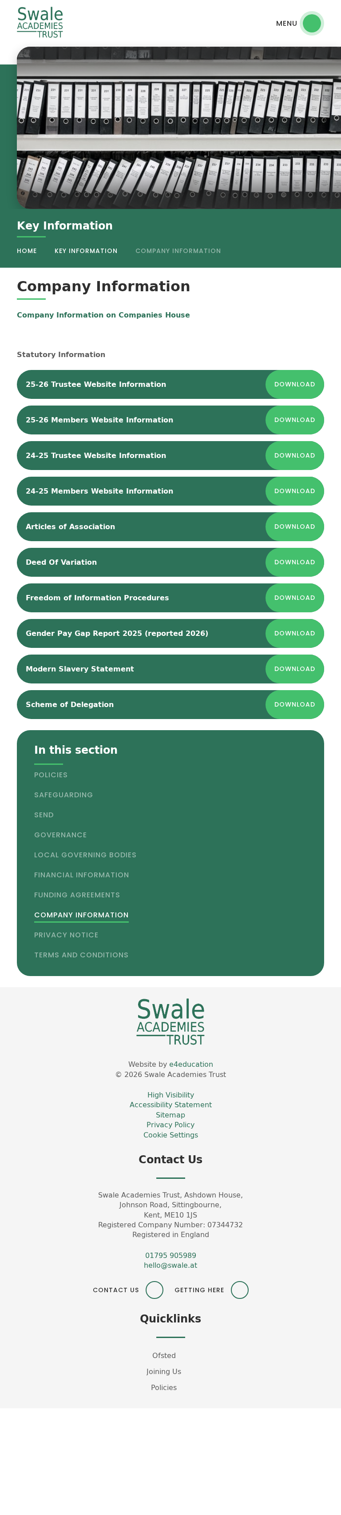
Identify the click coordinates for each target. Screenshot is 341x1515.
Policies (51, 775)
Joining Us (164, 1371)
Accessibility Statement (171, 1104)
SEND (44, 815)
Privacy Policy (170, 1124)
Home (27, 250)
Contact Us (116, 1290)
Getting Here (199, 1290)
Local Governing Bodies (85, 855)
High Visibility (170, 1095)
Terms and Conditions (81, 955)
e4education (191, 1064)
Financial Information (81, 875)
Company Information (178, 250)
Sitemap (170, 1115)
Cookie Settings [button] (170, 1135)
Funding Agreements (77, 895)
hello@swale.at (170, 1265)
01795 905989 (170, 1255)
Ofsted (164, 1355)
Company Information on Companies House (103, 315)
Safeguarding (63, 795)
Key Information (86, 250)
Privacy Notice (66, 935)
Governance (60, 835)
